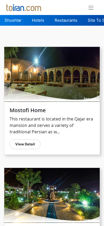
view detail (25, 144)
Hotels (38, 20)
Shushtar (13, 20)
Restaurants (66, 20)
